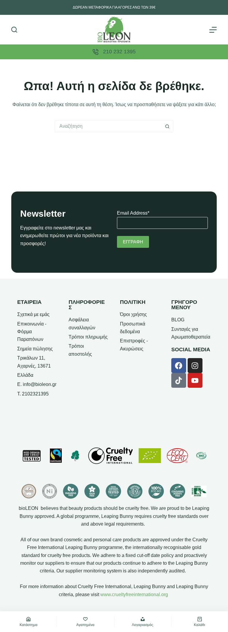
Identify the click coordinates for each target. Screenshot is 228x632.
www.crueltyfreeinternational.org (134, 594)
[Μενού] (213, 29)
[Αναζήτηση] (14, 30)
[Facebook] (178, 365)
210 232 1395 (119, 52)
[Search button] (167, 126)
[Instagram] (195, 365)
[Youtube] (195, 380)
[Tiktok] (178, 380)
